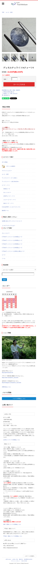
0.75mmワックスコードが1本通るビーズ (12, 236)
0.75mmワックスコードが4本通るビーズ (12, 244)
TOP (3, 12)
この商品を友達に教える (8, 91)
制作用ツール (5, 210)
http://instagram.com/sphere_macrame (11, 382)
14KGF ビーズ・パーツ (9, 196)
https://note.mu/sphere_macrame (10, 377)
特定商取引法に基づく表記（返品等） (11, 90)
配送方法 (21, 559)
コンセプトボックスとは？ (8, 225)
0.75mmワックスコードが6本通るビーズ (12, 247)
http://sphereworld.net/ (7, 372)
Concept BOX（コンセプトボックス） (11, 207)
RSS (22, 560)
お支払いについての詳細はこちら (11, 439)
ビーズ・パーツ (6, 185)
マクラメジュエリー (7, 170)
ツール (3, 258)
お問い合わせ (8, 559)
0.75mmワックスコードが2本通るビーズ (12, 240)
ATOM (25, 560)
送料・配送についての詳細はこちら (12, 524)
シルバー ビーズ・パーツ (9, 199)
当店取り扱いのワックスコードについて (12, 221)
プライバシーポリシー (15, 560)
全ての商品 (4, 162)
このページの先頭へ (30, 556)
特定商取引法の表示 (28, 559)
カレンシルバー (7, 192)
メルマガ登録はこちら (19, 398)
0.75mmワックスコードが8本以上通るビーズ (13, 251)
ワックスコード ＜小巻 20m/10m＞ (10, 181)
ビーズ (3, 255)
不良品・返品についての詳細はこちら (12, 536)
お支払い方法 (15, 559)
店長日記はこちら (6, 387)
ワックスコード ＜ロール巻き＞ (10, 178)
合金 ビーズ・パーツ (8, 203)
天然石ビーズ (6, 188)
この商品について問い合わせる (9, 93)
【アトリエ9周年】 (11, 166)
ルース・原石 (9, 12)
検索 (4, 280)
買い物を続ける (6, 95)
